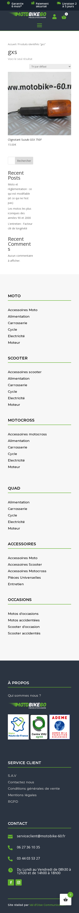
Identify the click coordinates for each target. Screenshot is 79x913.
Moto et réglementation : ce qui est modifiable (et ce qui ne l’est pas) (20, 193)
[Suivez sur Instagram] (19, 882)
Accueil (12, 44)
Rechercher (24, 161)
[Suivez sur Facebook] (11, 882)
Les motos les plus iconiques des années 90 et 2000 (19, 213)
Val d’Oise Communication (47, 905)
